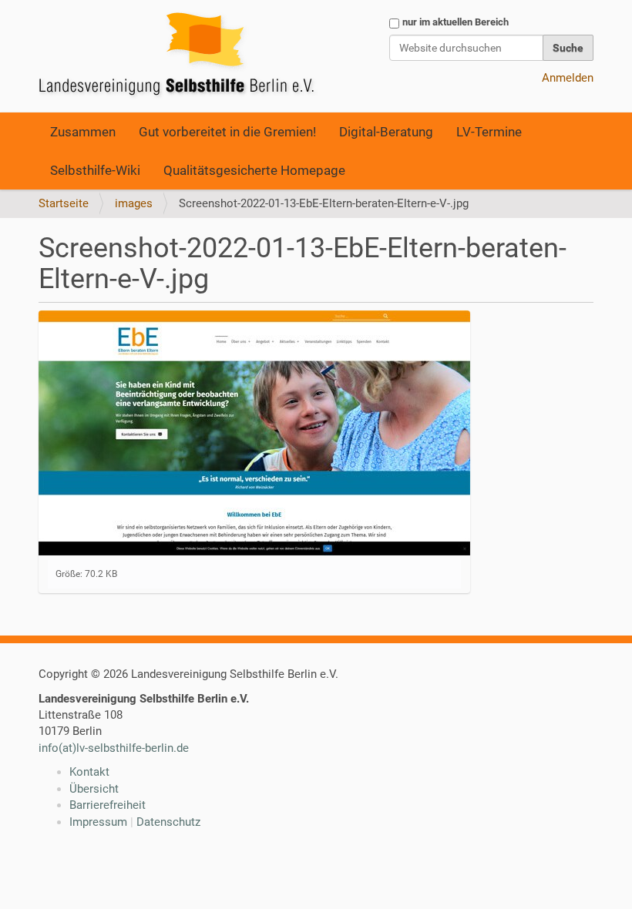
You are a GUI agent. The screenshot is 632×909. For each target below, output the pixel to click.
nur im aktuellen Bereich (455, 22)
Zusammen (83, 131)
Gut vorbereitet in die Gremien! (227, 131)
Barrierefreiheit (107, 805)
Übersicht (94, 789)
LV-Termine (489, 131)
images (134, 203)
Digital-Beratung (386, 131)
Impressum (98, 822)
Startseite (64, 203)
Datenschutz (168, 822)
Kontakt (89, 772)
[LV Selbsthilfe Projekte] (181, 56)
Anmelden (567, 78)
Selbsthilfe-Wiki (95, 170)
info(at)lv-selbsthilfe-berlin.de (114, 748)
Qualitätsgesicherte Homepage (254, 170)
